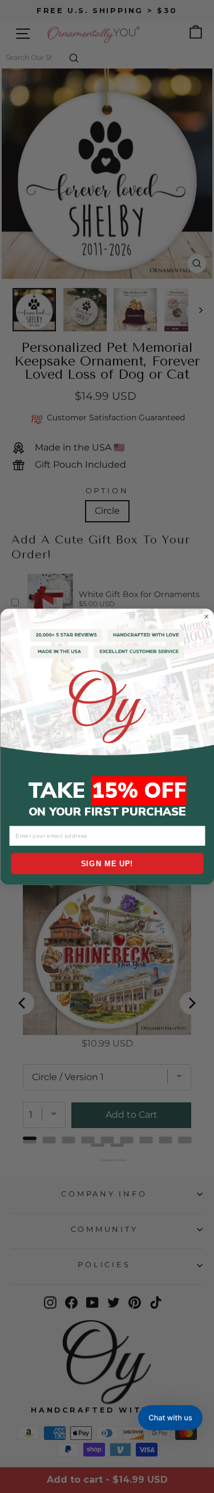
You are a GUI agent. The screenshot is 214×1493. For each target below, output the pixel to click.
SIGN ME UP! (107, 863)
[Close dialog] (206, 616)
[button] (170, 1417)
